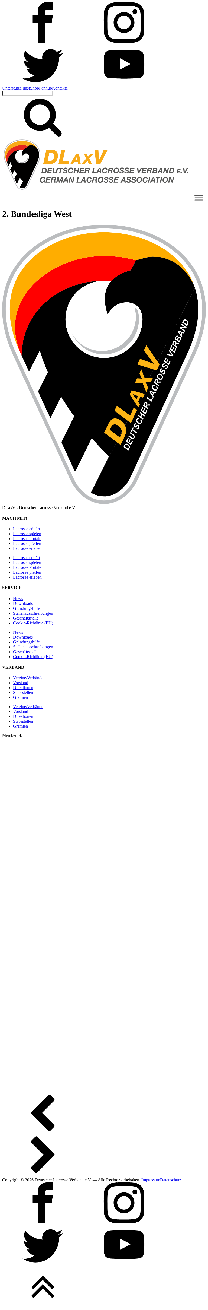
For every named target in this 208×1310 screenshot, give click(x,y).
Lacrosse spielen (27, 533)
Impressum (150, 1180)
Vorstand (20, 682)
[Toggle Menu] (198, 197)
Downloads (23, 603)
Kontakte (60, 88)
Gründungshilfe (26, 608)
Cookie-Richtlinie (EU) (33, 623)
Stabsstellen (23, 692)
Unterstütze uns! (16, 88)
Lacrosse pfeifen (27, 543)
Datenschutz (170, 1180)
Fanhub (45, 88)
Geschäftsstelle (25, 618)
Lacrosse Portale (27, 538)
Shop (34, 88)
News (18, 598)
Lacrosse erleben (27, 548)
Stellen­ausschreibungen (33, 613)
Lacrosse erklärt (26, 528)
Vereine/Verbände (28, 677)
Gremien (20, 697)
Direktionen (23, 687)
